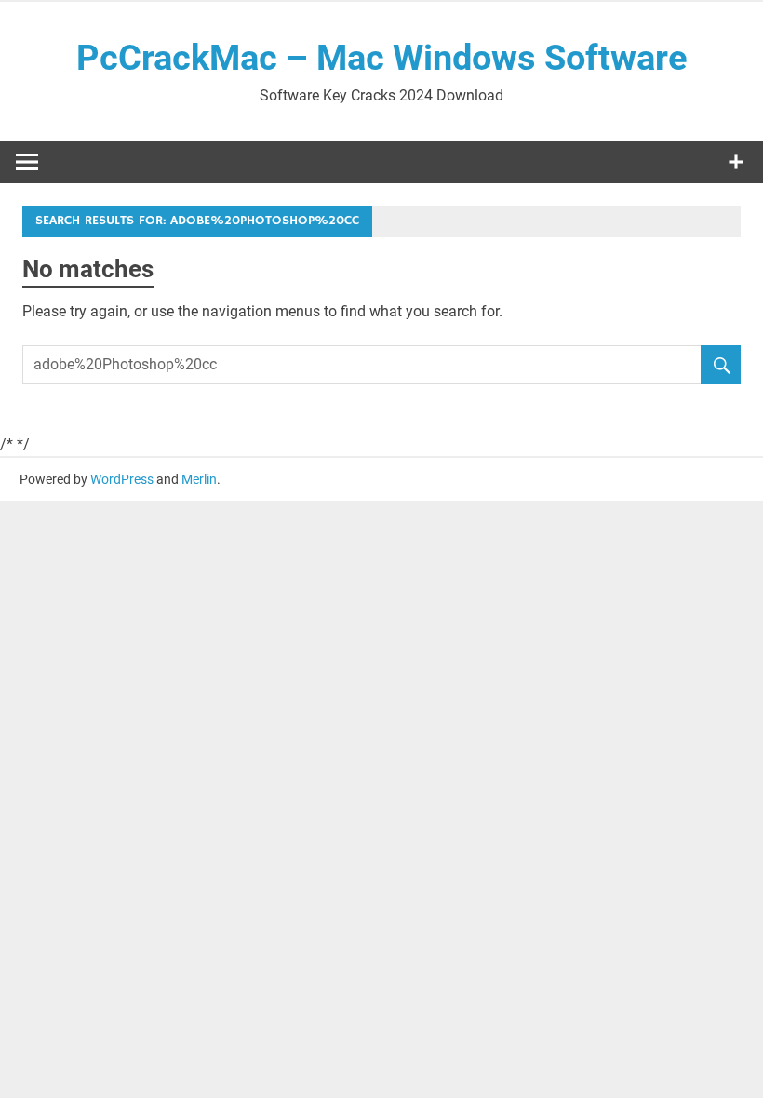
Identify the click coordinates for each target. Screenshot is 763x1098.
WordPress (122, 479)
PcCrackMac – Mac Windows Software (382, 57)
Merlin (199, 479)
